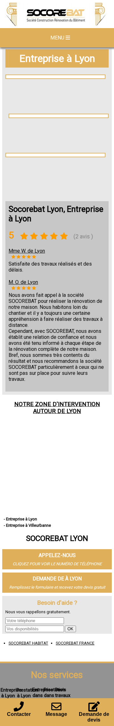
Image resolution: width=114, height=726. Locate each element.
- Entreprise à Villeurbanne (27, 525)
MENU (58, 38)
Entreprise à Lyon (57, 58)
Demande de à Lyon (57, 579)
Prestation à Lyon (27, 693)
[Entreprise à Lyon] (57, 15)
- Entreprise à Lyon (20, 519)
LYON (73, 411)
